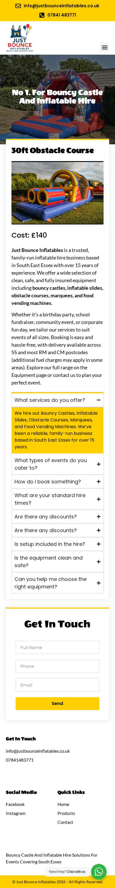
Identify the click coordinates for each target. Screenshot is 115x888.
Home (63, 804)
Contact (65, 822)
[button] (104, 47)
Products (66, 813)
